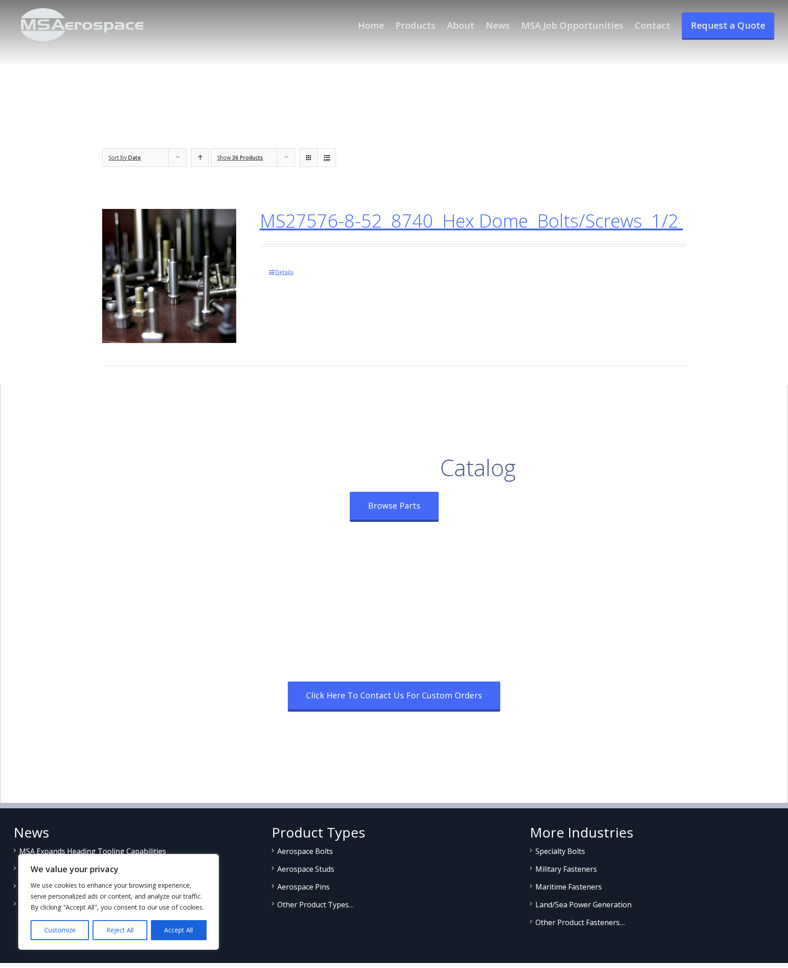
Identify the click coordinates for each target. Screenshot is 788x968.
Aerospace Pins (303, 887)
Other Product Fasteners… (580, 922)
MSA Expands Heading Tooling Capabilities (92, 851)
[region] (118, 902)
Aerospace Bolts (305, 851)
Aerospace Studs (305, 869)
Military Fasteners (566, 869)
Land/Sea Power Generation (583, 905)
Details (284, 272)
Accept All (178, 930)
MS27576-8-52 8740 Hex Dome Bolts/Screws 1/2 (471, 220)
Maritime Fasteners (568, 887)
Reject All (120, 930)
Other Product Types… (315, 905)
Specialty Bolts (560, 851)
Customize (60, 930)
